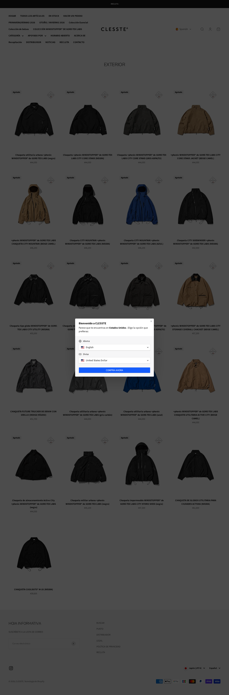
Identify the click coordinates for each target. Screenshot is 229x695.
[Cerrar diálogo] (151, 321)
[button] (114, 347)
